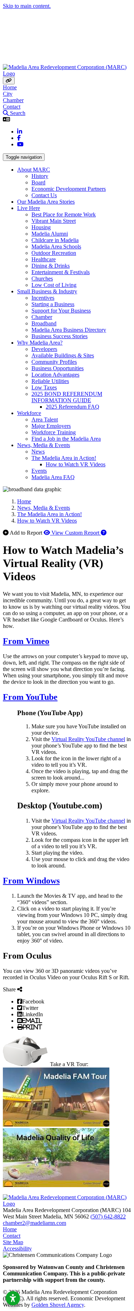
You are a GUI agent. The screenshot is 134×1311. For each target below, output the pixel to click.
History (39, 176)
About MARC (33, 170)
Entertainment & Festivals (60, 272)
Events (39, 471)
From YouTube (30, 697)
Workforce (29, 413)
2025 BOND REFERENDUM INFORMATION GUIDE (66, 397)
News (38, 452)
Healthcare (43, 259)
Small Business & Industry (47, 291)
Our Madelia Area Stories (46, 202)
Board (38, 182)
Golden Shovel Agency (57, 1305)
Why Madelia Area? (40, 343)
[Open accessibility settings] (13, 1298)
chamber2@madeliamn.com (34, 1223)
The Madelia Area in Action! (63, 458)
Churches (42, 279)
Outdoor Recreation (53, 253)
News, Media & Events (43, 445)
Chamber (13, 100)
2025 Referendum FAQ (72, 407)
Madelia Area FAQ (53, 477)
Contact (11, 107)
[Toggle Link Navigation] (9, 80)
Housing (41, 227)
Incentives (42, 298)
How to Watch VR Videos (75, 464)
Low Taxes (44, 387)
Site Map (13, 1242)
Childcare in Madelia (55, 240)
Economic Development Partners (68, 189)
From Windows (31, 880)
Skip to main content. (27, 6)
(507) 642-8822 (108, 1216)
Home (10, 87)
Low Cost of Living (53, 285)
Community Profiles (54, 362)
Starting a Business (52, 304)
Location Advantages (55, 375)
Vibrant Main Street (53, 221)
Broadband (43, 323)
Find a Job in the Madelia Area (66, 439)
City (8, 94)
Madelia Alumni (49, 234)
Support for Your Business (61, 311)
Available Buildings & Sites (62, 355)
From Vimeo (26, 641)
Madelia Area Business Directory (68, 330)
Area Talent (44, 419)
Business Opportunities (57, 368)
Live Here (28, 208)
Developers (44, 349)
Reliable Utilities (50, 381)
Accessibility (17, 1249)
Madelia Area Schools (56, 246)
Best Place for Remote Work (63, 214)
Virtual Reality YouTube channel (88, 739)
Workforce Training (53, 432)
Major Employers (51, 426)
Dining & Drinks (50, 266)
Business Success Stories (59, 336)
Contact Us (44, 195)
